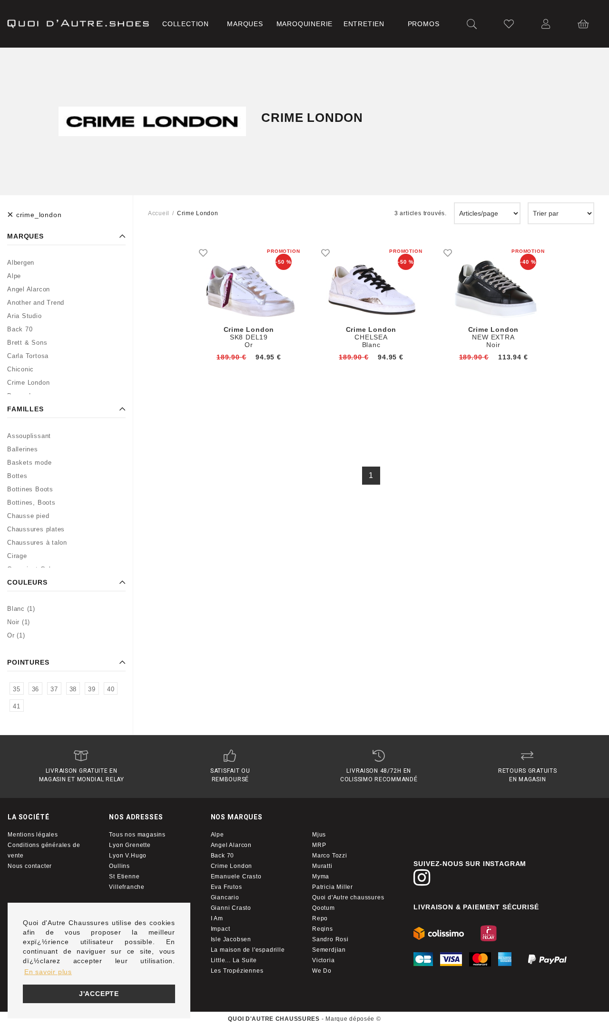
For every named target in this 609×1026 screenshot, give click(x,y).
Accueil (158, 213)
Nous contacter (30, 866)
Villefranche (127, 887)
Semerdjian (329, 949)
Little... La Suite (234, 960)
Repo (320, 918)
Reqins (322, 929)
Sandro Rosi (330, 939)
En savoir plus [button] (48, 972)
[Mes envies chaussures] (509, 24)
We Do (322, 970)
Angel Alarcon (231, 845)
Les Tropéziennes (237, 970)
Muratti (322, 866)
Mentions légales (33, 834)
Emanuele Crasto (236, 876)
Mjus (319, 834)
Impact (220, 929)
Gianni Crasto (231, 908)
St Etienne (124, 876)
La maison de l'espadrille (248, 949)
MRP (319, 845)
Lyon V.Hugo (128, 855)
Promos (424, 24)
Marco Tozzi (329, 855)
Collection (185, 24)
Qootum (323, 908)
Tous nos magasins (137, 834)
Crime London (232, 866)
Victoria (323, 960)
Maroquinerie (304, 24)
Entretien (364, 24)
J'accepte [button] (99, 993)
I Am (217, 918)
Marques (245, 24)
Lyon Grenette (129, 845)
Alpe (217, 834)
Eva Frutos (226, 887)
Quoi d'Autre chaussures (348, 897)
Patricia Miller (332, 887)
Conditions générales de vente (44, 850)
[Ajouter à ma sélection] (203, 253)
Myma (320, 876)
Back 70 (223, 855)
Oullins (119, 866)
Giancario (225, 897)
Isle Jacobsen (231, 939)
